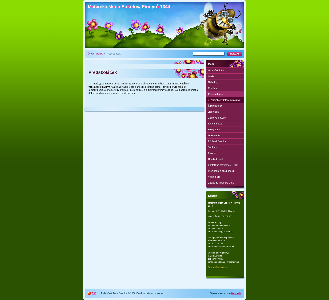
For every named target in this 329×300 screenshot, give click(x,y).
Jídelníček (213, 112)
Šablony (212, 147)
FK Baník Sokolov (217, 141)
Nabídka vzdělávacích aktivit (225, 100)
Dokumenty (214, 135)
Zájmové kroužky (217, 117)
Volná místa (214, 177)
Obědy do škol (215, 159)
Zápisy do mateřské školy (221, 182)
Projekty (212, 153)
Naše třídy (213, 82)
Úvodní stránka (95, 53)
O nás (211, 76)
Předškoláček (215, 94)
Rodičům (212, 88)
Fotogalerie (214, 129)
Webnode (236, 293)
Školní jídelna (215, 106)
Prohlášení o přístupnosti (221, 171)
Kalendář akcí (215, 123)
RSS (94, 293)
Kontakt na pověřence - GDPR (223, 165)
